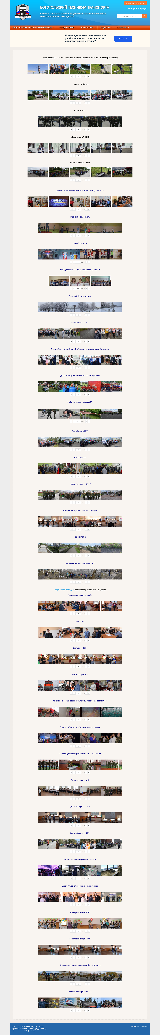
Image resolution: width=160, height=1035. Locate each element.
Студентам (105, 28)
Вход (130, 8)
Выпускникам (123, 28)
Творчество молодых (64, 589)
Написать (123, 39)
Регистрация (140, 8)
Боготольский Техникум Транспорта (74, 8)
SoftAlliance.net (142, 1027)
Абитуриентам (87, 28)
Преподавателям (66, 28)
